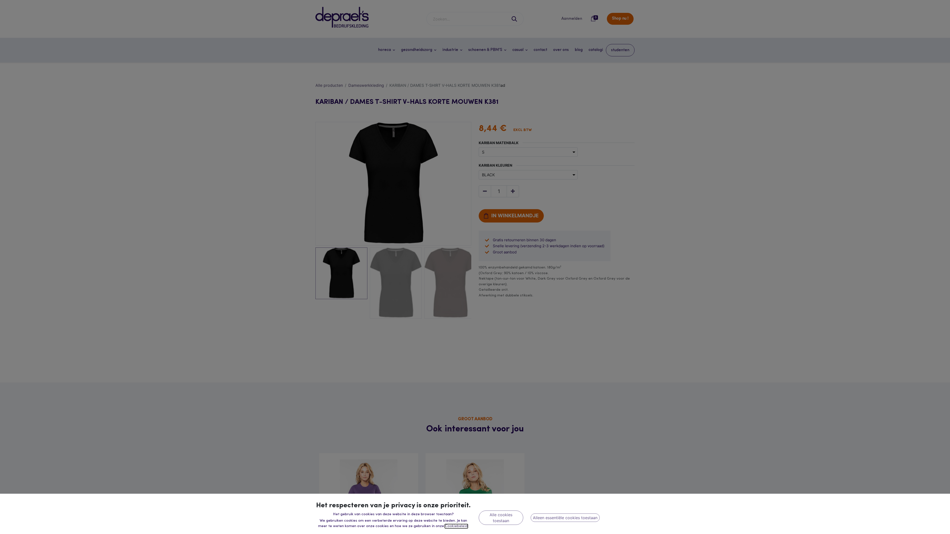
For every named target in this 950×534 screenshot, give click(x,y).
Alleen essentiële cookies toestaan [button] (565, 517)
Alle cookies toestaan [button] (501, 517)
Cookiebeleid (456, 526)
